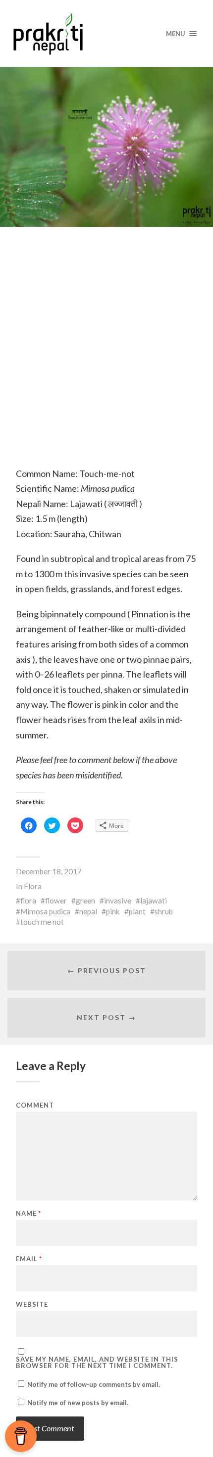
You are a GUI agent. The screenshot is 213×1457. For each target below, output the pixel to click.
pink (113, 911)
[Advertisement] (106, 358)
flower (56, 900)
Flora (33, 886)
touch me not (42, 921)
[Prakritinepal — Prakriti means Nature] (107, 33)
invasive (117, 900)
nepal (88, 911)
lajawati (153, 900)
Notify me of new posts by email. (77, 1403)
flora (28, 900)
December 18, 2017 (49, 871)
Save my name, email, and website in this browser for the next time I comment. (97, 1362)
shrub (164, 911)
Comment (35, 1105)
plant (137, 911)
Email (29, 1259)
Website (32, 1304)
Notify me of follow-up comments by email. (93, 1384)
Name (28, 1213)
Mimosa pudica (45, 911)
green (85, 900)
